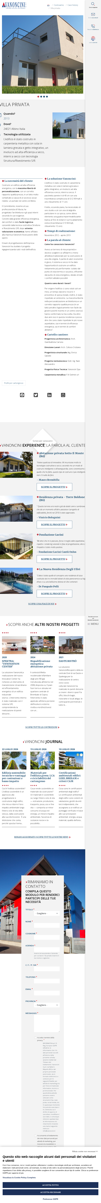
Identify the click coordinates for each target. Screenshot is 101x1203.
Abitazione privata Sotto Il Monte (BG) (61, 455)
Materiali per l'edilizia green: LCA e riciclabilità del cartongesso (42, 777)
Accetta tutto (50, 1185)
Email (28, 989)
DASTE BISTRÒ (68, 661)
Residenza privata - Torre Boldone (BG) (62, 499)
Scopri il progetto (53, 487)
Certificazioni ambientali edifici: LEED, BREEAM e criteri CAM (70, 777)
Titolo (29, 909)
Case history (73, 5)
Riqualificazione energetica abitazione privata (41, 664)
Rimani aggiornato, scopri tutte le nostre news (41, 837)
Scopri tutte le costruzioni (41, 727)
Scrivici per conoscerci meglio (42, 442)
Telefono (31, 977)
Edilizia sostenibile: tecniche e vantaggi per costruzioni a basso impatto (14, 777)
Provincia (31, 1001)
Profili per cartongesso (13, 383)
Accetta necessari (50, 1192)
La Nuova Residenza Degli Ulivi (59, 569)
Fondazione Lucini (51, 534)
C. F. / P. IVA (31, 965)
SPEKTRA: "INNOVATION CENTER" (10, 664)
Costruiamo (59, 5)
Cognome (31, 933)
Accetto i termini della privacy (45, 1038)
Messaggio (31, 1013)
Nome (28, 921)
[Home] (15, 5)
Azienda (30, 945)
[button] (8, 56)
